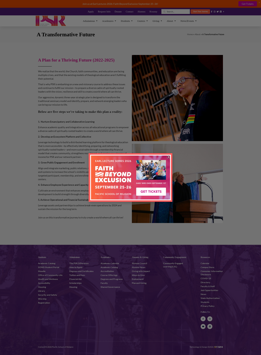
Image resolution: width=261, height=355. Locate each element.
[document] (130, 177)
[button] (169, 157)
